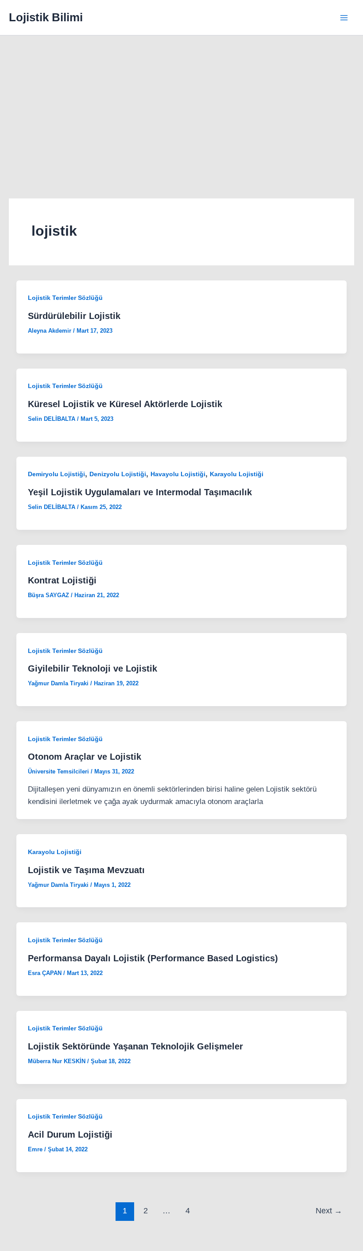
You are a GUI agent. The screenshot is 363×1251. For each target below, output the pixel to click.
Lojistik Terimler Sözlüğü (65, 297)
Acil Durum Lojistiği (70, 1134)
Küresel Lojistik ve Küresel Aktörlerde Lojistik (125, 404)
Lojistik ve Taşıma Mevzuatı (86, 870)
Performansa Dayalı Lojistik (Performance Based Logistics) (153, 958)
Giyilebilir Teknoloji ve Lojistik (92, 668)
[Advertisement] (181, 102)
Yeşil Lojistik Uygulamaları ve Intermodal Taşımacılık (140, 492)
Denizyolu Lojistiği (117, 474)
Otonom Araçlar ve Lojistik (84, 756)
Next (329, 1210)
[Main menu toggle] (344, 18)
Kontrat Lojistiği (62, 580)
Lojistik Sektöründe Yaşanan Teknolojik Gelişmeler (135, 1046)
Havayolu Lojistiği (178, 474)
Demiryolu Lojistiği (56, 474)
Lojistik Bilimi (46, 17)
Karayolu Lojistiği (236, 474)
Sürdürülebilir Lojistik (74, 316)
